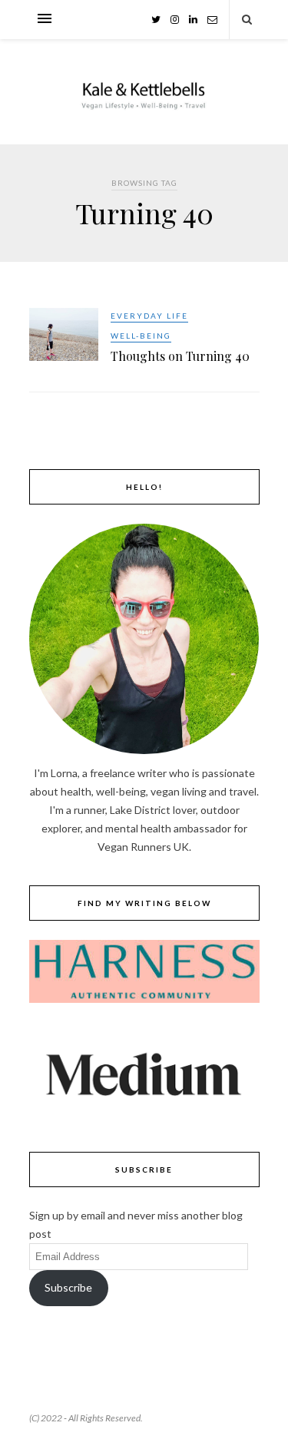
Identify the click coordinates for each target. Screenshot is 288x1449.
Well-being (141, 335)
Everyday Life (149, 315)
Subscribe (68, 1287)
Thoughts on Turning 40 (180, 356)
